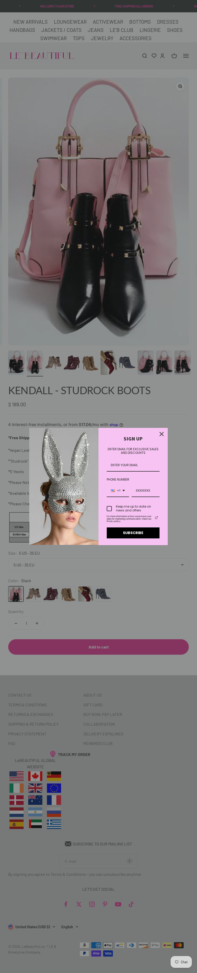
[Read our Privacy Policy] (156, 518)
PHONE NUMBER (118, 479)
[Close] (161, 434)
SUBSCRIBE (133, 532)
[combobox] (118, 491)
